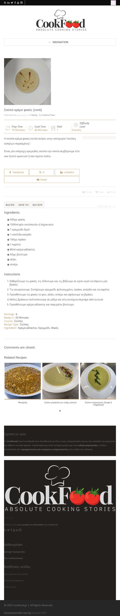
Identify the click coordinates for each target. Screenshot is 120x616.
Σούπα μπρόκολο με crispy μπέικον (60, 402)
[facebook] (15, 2)
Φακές (54, 328)
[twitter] (12, 2)
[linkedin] (8, 2)
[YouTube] (14, 530)
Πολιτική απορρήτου (14, 580)
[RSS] (5, 530)
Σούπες (18, 321)
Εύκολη (76, 130)
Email (88, 192)
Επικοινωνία (10, 586)
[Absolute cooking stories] (60, 30)
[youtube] (18, 2)
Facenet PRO (39, 613)
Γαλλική (34, 115)
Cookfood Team (48, 115)
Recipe (10, 204)
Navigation (60, 42)
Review (37, 204)
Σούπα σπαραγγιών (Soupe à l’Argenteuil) (98, 403)
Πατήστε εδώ (10, 524)
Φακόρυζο (22, 402)
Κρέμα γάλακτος (27, 328)
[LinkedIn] (17, 530)
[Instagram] (20, 530)
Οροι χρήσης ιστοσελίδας (16, 574)
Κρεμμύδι (44, 328)
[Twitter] (8, 530)
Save (101, 192)
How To (24, 204)
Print (113, 192)
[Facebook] (11, 530)
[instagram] (21, 2)
